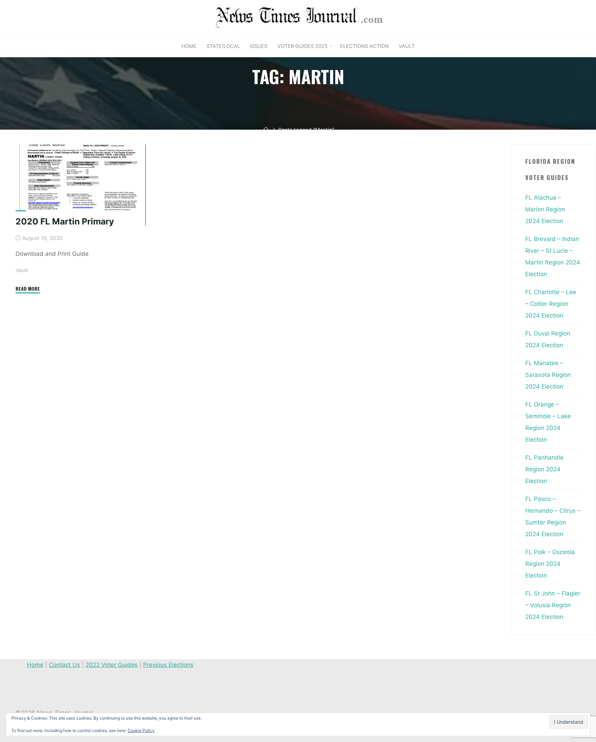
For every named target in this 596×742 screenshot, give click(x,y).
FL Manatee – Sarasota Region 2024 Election (548, 375)
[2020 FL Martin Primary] (83, 184)
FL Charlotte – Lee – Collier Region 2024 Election (550, 304)
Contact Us (64, 664)
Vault (22, 270)
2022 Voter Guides (112, 664)
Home (35, 664)
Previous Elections (168, 664)
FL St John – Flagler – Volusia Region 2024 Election (552, 605)
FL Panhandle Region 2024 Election (544, 469)
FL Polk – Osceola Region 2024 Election (550, 564)
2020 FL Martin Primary (65, 221)
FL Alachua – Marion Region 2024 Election (545, 209)
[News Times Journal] (298, 16)
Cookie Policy (141, 730)
